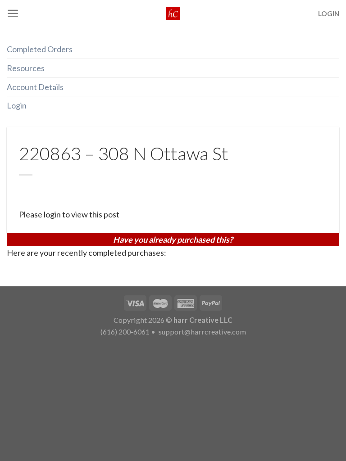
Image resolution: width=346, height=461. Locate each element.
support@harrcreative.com (201, 331)
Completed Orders (40, 49)
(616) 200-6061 (125, 331)
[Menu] (13, 13)
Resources (26, 68)
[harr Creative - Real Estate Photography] (173, 13)
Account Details (35, 87)
